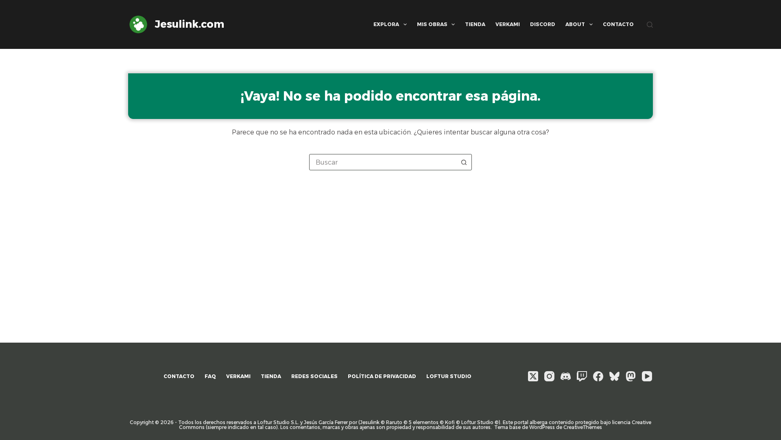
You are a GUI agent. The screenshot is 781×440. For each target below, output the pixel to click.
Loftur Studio (448, 376)
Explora (386, 24)
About (575, 24)
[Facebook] (598, 376)
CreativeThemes (582, 427)
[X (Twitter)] (533, 376)
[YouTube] (647, 376)
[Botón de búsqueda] (463, 162)
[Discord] (566, 376)
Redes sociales (314, 376)
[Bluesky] (614, 376)
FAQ (210, 376)
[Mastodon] (631, 376)
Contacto (618, 24)
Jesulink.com (189, 24)
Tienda (475, 24)
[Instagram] (549, 376)
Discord (542, 24)
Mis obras (432, 24)
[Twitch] (582, 376)
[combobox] (383, 162)
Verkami (507, 24)
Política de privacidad (382, 376)
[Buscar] (650, 25)
